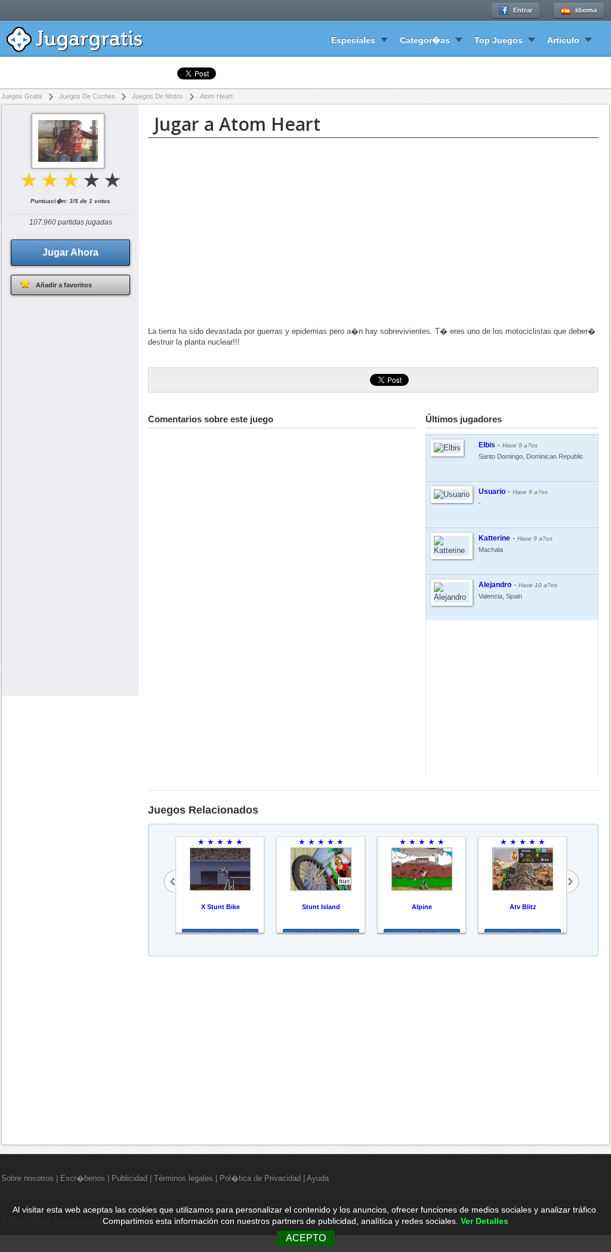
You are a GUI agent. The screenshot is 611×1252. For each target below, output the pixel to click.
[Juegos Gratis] (83, 37)
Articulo (563, 40)
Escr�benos (82, 1178)
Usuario (492, 491)
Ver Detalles (484, 1221)
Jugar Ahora (70, 252)
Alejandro (495, 585)
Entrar (522, 10)
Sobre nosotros (27, 1178)
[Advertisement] (373, 233)
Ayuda (318, 1178)
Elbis (487, 445)
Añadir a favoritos (64, 285)
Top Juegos (498, 40)
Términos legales (183, 1178)
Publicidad (129, 1178)
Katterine (494, 538)
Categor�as (425, 40)
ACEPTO (306, 1238)
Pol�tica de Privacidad (260, 1178)
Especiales (353, 40)
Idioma (586, 10)
